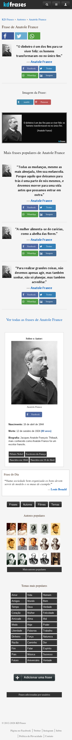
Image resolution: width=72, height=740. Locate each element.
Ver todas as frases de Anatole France (34, 319)
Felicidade (48, 612)
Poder (46, 624)
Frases (13, 504)
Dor (45, 642)
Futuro (15, 660)
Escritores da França (36, 454)
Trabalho (47, 630)
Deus (30, 607)
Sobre (59, 730)
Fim (14, 648)
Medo (15, 624)
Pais (14, 654)
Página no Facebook (21, 730)
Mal (45, 618)
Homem (47, 595)
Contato (49, 736)
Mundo (31, 601)
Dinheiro (16, 636)
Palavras (32, 630)
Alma (30, 618)
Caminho (32, 642)
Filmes (42, 504)
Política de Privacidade (30, 736)
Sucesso (47, 654)
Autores (27, 504)
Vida (29, 595)
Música (31, 654)
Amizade (16, 618)
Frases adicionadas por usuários (34, 694)
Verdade (47, 607)
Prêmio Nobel (16, 454)
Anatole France (41, 62)
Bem (45, 601)
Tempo (15, 607)
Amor (14, 595)
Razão (15, 642)
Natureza (48, 636)
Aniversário (33, 660)
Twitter (37, 730)
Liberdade (17, 630)
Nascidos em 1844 (19, 460)
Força (30, 636)
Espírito (47, 648)
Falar (30, 648)
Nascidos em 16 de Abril (42, 460)
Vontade (47, 660)
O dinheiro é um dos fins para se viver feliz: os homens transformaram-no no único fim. (39, 51)
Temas (55, 504)
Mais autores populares (34, 569)
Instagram (48, 730)
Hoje (29, 624)
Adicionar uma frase (38, 677)
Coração (16, 612)
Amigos (16, 601)
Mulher (31, 612)
